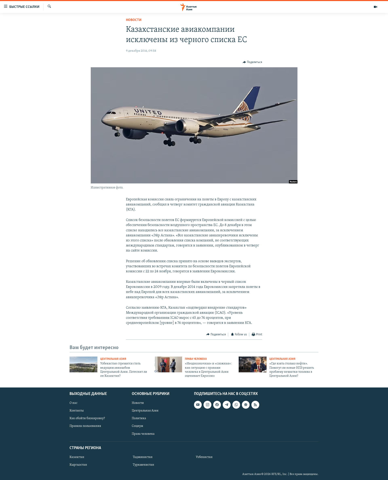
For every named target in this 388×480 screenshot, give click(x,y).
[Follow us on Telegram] (226, 404)
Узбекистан (204, 457)
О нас (73, 403)
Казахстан (77, 457)
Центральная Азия (113, 359)
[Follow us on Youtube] (198, 404)
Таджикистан (143, 457)
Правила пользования (85, 426)
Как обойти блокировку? (87, 418)
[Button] (252, 62)
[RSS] (255, 404)
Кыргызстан (78, 464)
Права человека (196, 359)
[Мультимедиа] (375, 7)
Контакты (77, 410)
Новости (133, 20)
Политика (139, 418)
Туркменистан (143, 464)
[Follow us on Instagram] (207, 404)
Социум (137, 426)
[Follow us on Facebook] (217, 404)
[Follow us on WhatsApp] (236, 404)
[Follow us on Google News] (246, 404)
